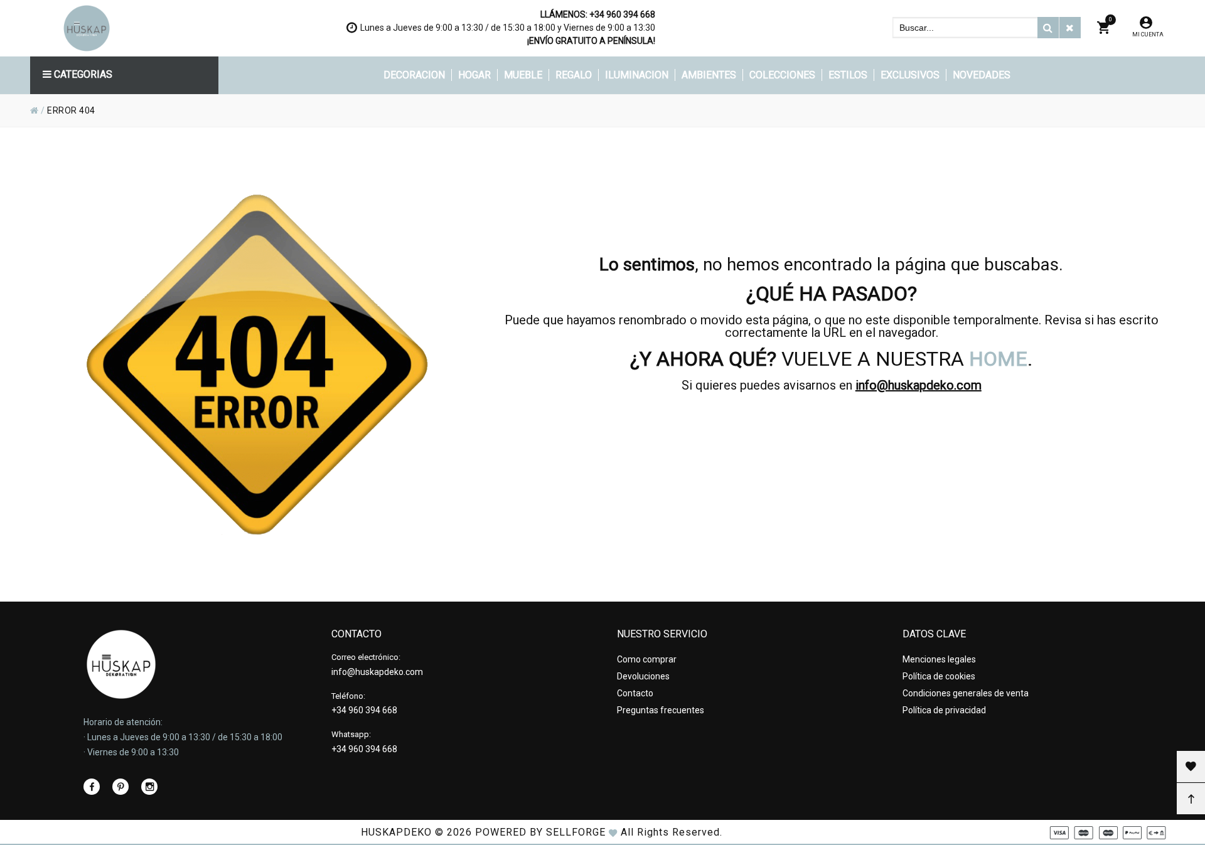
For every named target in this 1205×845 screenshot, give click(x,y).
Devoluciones (643, 676)
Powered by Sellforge (540, 832)
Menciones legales (939, 659)
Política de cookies (938, 676)
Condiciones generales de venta (965, 693)
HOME (998, 359)
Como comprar (647, 659)
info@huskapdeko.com (918, 385)
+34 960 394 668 (622, 14)
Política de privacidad (944, 710)
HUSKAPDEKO (396, 832)
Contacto (635, 693)
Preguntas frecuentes (660, 710)
